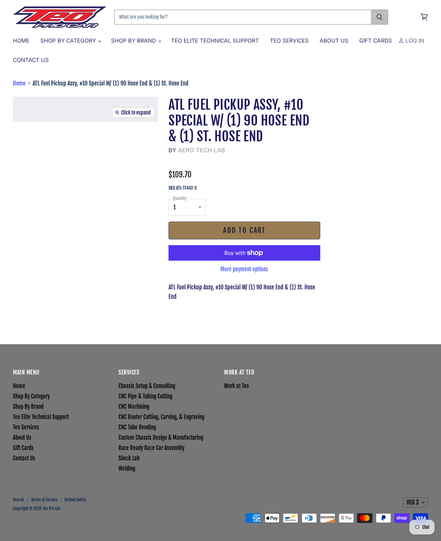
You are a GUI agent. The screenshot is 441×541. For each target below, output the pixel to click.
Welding (126, 468)
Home (21, 40)
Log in (414, 40)
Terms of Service (44, 499)
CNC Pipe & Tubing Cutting (145, 396)
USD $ (412, 502)
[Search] (379, 17)
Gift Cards (375, 40)
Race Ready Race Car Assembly (151, 448)
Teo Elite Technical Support (215, 40)
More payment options (244, 269)
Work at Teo (236, 386)
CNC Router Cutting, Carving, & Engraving (161, 417)
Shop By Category (68, 40)
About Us (334, 40)
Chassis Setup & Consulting (146, 386)
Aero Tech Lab (201, 150)
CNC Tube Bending (137, 427)
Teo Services (289, 40)
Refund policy (75, 499)
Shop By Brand (134, 40)
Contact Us (31, 60)
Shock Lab (128, 458)
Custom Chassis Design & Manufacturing (160, 437)
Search (18, 499)
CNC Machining (133, 406)
